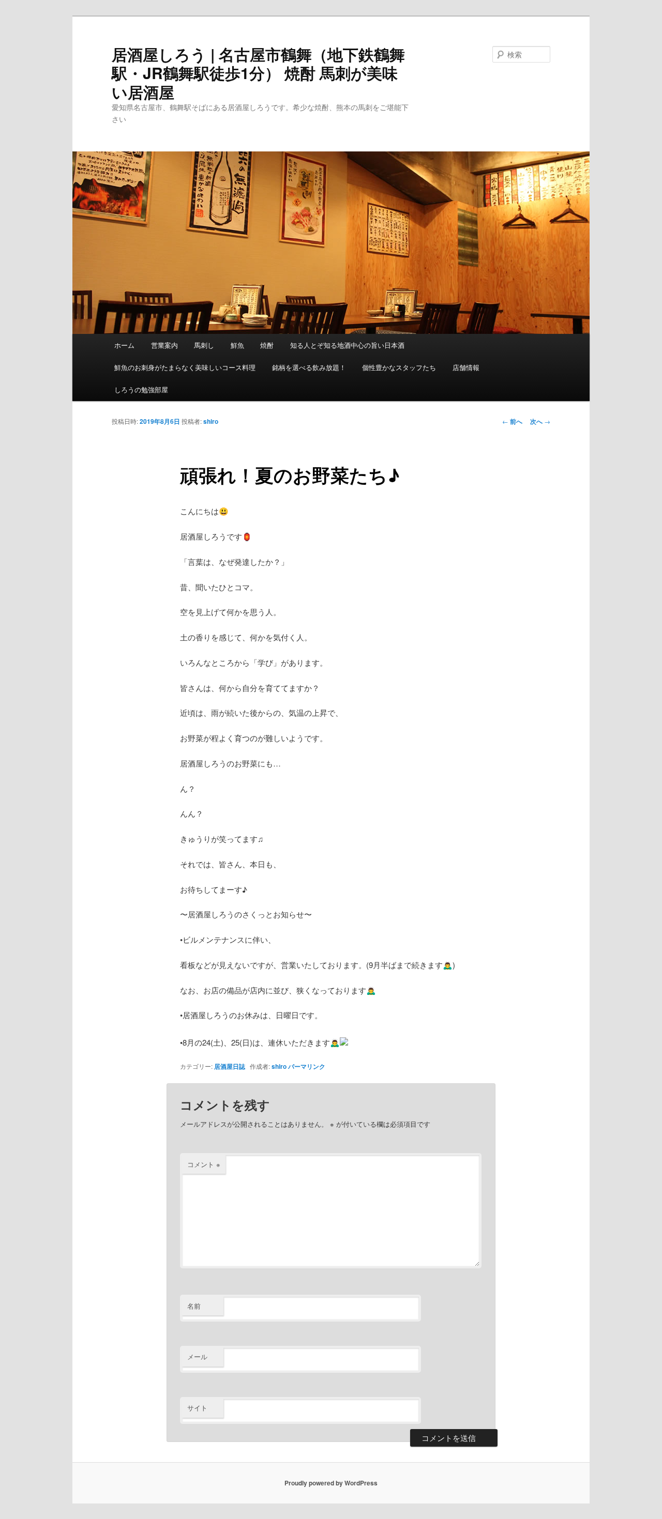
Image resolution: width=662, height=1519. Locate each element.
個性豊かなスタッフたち (399, 367)
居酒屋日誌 (229, 1066)
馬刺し (204, 345)
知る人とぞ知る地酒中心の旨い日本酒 (347, 345)
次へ (540, 421)
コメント (203, 1164)
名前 (194, 1306)
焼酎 (267, 345)
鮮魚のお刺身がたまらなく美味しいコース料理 (184, 367)
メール (197, 1356)
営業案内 (164, 345)
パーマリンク (306, 1066)
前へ (512, 421)
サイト (197, 1408)
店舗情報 (466, 367)
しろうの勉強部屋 (141, 389)
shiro (210, 421)
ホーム (124, 345)
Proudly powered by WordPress (331, 1482)
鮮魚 (237, 345)
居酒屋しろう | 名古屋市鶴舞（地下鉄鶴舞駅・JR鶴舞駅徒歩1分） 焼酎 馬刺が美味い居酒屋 (258, 73)
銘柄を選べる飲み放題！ (309, 367)
